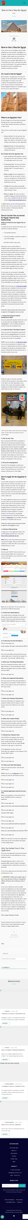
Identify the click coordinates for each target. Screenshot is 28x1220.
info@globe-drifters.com (15, 1172)
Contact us (19, 1202)
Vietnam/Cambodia (9, 1122)
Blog (14, 1161)
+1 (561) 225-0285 (15, 1170)
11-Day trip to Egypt (21, 342)
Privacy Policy (19, 1199)
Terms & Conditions (9, 1199)
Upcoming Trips (14, 1148)
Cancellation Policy (10, 1202)
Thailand (7, 1047)
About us (14, 1150)
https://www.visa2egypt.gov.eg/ (10, 535)
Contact (14, 1156)
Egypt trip (9, 517)
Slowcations (14, 1153)
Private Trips (14, 1159)
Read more (5, 1023)
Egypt (14, 13)
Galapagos (7, 1011)
